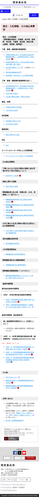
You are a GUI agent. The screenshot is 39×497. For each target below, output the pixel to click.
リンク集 (19, 458)
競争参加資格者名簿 (12, 72)
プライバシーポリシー (19, 484)
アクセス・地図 (23, 479)
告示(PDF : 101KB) (12, 176)
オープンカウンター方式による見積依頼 (19, 156)
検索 (34, 15)
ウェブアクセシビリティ (9, 490)
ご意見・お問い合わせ (8, 479)
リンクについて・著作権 (9, 487)
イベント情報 (8, 458)
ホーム (5, 19)
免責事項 (21, 487)
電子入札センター (12, 377)
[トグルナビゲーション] (1, 11)
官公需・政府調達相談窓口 (15, 420)
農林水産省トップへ (30, 7)
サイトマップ (17, 7)
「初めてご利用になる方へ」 (22, 415)
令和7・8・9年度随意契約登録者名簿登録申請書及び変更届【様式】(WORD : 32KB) (20, 360)
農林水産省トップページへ (30, 458)
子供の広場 (7, 7)
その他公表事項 (9, 162)
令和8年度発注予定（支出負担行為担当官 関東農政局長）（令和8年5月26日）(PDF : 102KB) (20, 57)
